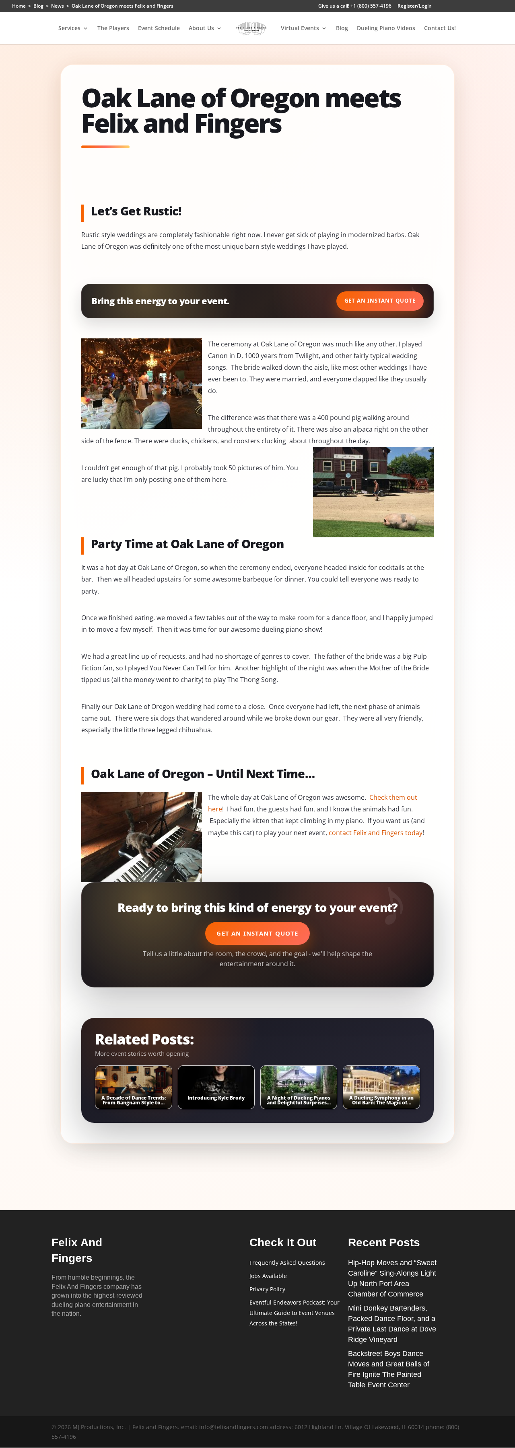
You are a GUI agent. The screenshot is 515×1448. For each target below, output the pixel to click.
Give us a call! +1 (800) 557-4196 (354, 6)
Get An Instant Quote (380, 300)
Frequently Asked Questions (287, 1262)
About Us (201, 28)
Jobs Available (268, 1276)
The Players (113, 28)
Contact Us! (440, 28)
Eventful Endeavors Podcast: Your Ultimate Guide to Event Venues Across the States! (294, 1312)
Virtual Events (300, 28)
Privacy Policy (267, 1289)
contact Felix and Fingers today (375, 832)
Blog (342, 28)
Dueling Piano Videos (386, 28)
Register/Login (415, 6)
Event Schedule (159, 28)
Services (69, 28)
